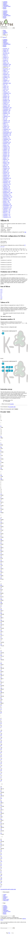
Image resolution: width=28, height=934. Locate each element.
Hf (1, 663)
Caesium (6, 126)
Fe (1, 543)
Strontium (6, 101)
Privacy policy (6, 899)
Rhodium (6, 111)
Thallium (6, 163)
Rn (1, 712)
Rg (1, 755)
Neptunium (6, 181)
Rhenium (6, 155)
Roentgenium (7, 206)
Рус (9, 932)
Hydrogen (6, 48)
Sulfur (5, 70)
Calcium (6, 76)
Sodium (6, 63)
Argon (5, 73)
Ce (1, 787)
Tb (1, 812)
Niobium (6, 106)
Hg (1, 691)
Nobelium (6, 194)
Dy (1, 815)
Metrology (5, 2)
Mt (1, 748)
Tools (4, 33)
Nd (1, 794)
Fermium (6, 191)
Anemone (6, 175)
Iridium (5, 158)
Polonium (6, 168)
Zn (1, 557)
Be (1, 447)
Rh (1, 613)
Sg (1, 738)
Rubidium (6, 100)
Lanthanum (6, 129)
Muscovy (6, 212)
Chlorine (6, 71)
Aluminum (6, 65)
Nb (1, 599)
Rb (1, 585)
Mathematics (5, 5)
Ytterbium (6, 147)
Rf (1, 731)
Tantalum (6, 152)
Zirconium (6, 104)
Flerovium (6, 211)
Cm (1, 861)
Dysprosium (7, 142)
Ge (1, 564)
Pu (1, 854)
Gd (1, 808)
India (5, 117)
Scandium (6, 77)
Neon (5, 61)
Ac (1, 726)
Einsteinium (6, 189)
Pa (1, 843)
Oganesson (7, 217)
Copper (6, 88)
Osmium (6, 156)
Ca (1, 522)
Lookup (16, 409)
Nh (1, 762)
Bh (1, 741)
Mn (1, 539)
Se (1, 571)
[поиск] (14, 916)
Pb (1, 698)
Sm (1, 801)
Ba (1, 655)
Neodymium (7, 133)
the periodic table (11, 406)
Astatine (6, 169)
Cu (1, 553)
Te (1, 637)
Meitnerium (7, 204)
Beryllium (6, 53)
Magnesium (7, 64)
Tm (1, 826)
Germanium (7, 93)
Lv (1, 773)
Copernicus (7, 208)
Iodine (5, 123)
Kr (1, 578)
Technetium (6, 109)
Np (1, 850)
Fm (1, 875)
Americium (7, 183)
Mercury (6, 162)
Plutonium (6, 182)
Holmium (6, 143)
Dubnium (6, 198)
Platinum (6, 159)
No (1, 882)
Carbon (5, 55)
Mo (1, 602)
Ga (1, 560)
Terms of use (5, 900)
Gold (5, 160)
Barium (6, 127)
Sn (1, 630)
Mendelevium (7, 192)
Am (1, 857)
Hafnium (6, 150)
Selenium (6, 96)
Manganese (7, 83)
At (1, 709)
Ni (1, 550)
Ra (1, 723)
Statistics (5, 3)
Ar (1, 511)
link (25, 232)
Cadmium (6, 116)
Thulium (6, 146)
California (6, 188)
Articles (4, 31)
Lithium (5, 51)
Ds (1, 752)
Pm (1, 798)
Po (1, 705)
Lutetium (6, 149)
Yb (1, 829)
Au (1, 688)
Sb (1, 634)
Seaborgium (7, 199)
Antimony (6, 120)
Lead (5, 165)
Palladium (6, 113)
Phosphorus (6, 68)
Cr (1, 536)
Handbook (5, 32)
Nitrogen (5, 57)
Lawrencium (7, 195)
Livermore (6, 214)
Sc (1, 525)
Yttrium (5, 103)
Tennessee (6, 215)
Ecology (5, 905)
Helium (5, 50)
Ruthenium (6, 110)
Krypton (6, 99)
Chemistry (5, 1)
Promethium (7, 134)
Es (1, 871)
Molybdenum (7, 107)
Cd (1, 623)
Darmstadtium (7, 205)
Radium (6, 173)
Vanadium (6, 80)
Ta (1, 667)
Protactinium (7, 178)
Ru (1, 609)
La (1, 658)
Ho (1, 819)
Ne (1, 468)
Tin (5, 119)
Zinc (5, 90)
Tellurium (6, 122)
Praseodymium (7, 132)
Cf (1, 868)
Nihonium (6, 209)
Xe (1, 644)
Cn (1, 759)
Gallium (6, 91)
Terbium (6, 140)
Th (1, 840)
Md (1, 878)
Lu (1, 833)
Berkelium (6, 186)
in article (12, 403)
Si (2, 289)
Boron (5, 54)
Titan (5, 78)
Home (4, 30)
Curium (6, 185)
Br (1, 574)
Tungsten (6, 153)
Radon (5, 170)
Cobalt (6, 86)
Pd (1, 616)
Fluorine (5, 60)
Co (1, 546)
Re (1, 674)
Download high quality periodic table (8, 889)
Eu (1, 805)
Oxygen (5, 58)
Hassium (6, 202)
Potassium (6, 74)
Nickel (5, 87)
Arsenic (6, 94)
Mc (1, 769)
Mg (1, 478)
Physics (4, 7)
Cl (3, 246)
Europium (6, 137)
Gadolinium (7, 139)
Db (1, 734)
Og (1, 780)
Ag (1, 620)
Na (1, 475)
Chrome (6, 81)
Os (1, 677)
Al (1, 494)
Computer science (6, 6)
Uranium (6, 179)
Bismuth (6, 166)
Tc (1, 606)
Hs (1, 745)
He (1, 436)
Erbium (6, 145)
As (1, 567)
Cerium (6, 130)
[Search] (14, 28)
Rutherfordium (7, 196)
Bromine (6, 97)
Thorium (6, 176)
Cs (1, 651)
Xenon (5, 124)
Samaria (6, 136)
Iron (5, 84)
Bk (1, 864)
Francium (6, 172)
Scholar (4, 898)
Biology (4, 8)
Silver (5, 114)
